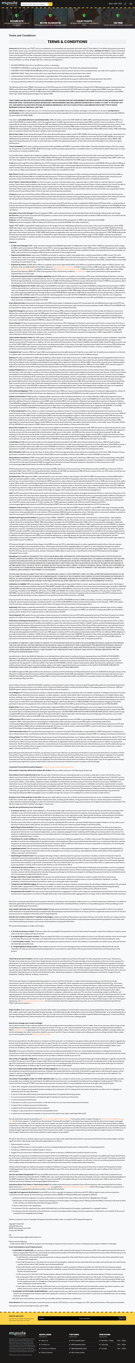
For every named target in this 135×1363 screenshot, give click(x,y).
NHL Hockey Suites (78, 1353)
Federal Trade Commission (41, 1034)
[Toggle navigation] (130, 4)
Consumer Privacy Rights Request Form (75, 1187)
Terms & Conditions (48, 1349)
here (30, 1003)
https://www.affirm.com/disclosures (68, 269)
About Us (44, 1341)
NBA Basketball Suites (79, 1349)
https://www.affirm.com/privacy (23, 269)
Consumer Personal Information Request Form (58, 767)
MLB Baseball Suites (78, 1345)
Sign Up (122, 1318)
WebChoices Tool (20, 1030)
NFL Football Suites (78, 1341)
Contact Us (45, 1345)
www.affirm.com (80, 271)
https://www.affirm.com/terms (63, 267)
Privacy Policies (46, 1353)
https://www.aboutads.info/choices (33, 1001)
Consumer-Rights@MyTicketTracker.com (57, 1119)
